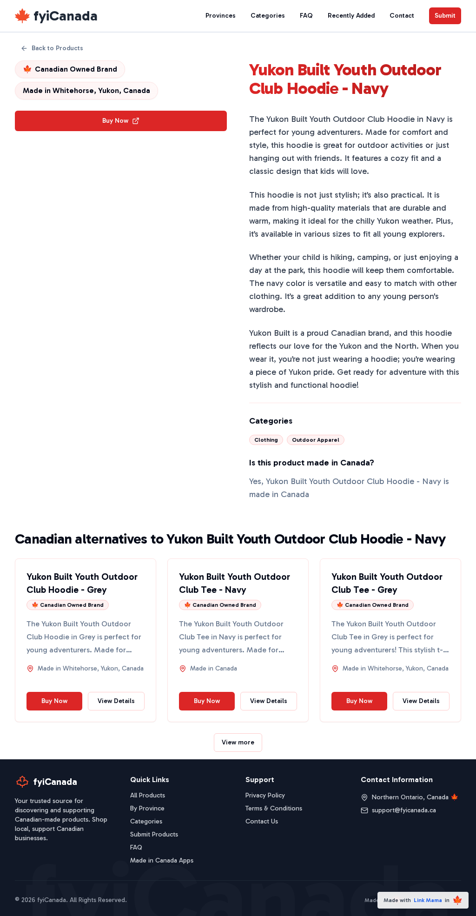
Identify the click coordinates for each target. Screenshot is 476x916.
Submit (445, 16)
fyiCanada (65, 15)
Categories (268, 16)
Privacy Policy (265, 795)
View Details (116, 701)
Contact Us (261, 821)
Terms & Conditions (273, 808)
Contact (402, 16)
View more (238, 742)
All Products (147, 795)
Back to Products (57, 48)
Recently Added (351, 16)
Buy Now (115, 121)
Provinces (220, 16)
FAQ (306, 16)
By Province (147, 808)
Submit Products (154, 834)
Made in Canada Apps (161, 860)
